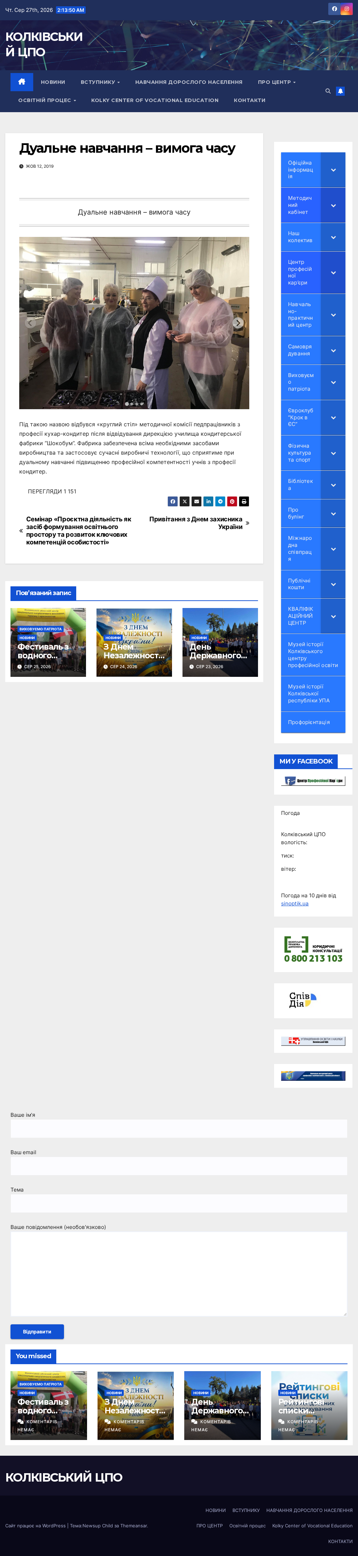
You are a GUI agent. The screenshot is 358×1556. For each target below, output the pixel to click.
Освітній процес (45, 100)
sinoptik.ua (295, 903)
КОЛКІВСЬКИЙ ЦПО (63, 1477)
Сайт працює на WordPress (36, 1525)
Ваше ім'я (22, 1115)
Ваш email (23, 1152)
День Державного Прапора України (215, 660)
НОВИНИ (53, 82)
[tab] (127, 404)
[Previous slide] (30, 322)
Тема (17, 1189)
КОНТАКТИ (249, 100)
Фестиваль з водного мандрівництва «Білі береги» (47, 660)
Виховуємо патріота (41, 629)
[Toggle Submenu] (333, 169)
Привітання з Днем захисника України (195, 522)
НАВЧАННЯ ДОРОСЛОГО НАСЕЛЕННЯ (189, 82)
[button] (328, 91)
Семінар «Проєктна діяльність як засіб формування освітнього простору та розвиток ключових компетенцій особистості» (78, 530)
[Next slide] (238, 322)
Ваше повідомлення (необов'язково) (58, 1227)
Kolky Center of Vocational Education (155, 100)
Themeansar (133, 1525)
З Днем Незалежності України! (131, 655)
